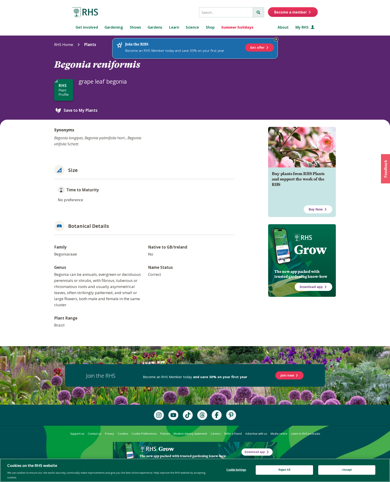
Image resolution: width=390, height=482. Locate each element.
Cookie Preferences (144, 434)
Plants (90, 44)
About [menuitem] (283, 27)
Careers (216, 434)
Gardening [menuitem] (113, 27)
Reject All (284, 470)
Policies (165, 434)
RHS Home (63, 44)
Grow (310, 249)
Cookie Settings (236, 470)
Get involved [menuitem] (87, 27)
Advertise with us (256, 434)
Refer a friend (233, 434)
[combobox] (226, 12)
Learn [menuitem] (174, 27)
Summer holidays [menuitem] (237, 27)
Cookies (123, 434)
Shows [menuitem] (135, 27)
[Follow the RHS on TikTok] (188, 415)
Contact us (94, 434)
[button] (385, 168)
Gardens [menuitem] (155, 27)
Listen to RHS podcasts (305, 434)
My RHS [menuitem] (302, 27)
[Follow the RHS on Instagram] (159, 415)
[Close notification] (276, 39)
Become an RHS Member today (195, 377)
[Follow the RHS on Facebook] (217, 415)
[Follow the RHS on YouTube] (173, 415)
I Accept (347, 470)
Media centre (279, 434)
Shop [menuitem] (210, 27)
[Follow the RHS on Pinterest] (231, 415)
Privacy (109, 434)
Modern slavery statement (190, 434)
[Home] (85, 12)
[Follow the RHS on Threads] (202, 415)
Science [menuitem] (192, 27)
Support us (77, 434)
